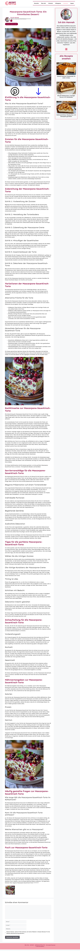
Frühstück (50, 3)
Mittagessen (58, 3)
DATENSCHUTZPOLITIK (40, 945)
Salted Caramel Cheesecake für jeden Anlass (66, 77)
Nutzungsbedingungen (50, 945)
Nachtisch (65, 3)
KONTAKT (32, 945)
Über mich (43, 3)
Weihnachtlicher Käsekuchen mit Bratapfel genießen (66, 115)
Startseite (36, 3)
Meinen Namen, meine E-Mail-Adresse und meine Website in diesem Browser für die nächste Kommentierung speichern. (28, 932)
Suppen (72, 3)
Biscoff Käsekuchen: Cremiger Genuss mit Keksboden (66, 96)
